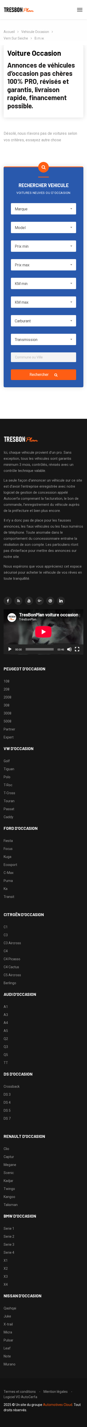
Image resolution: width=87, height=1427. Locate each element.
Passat (9, 809)
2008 (7, 697)
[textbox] (43, 209)
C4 (6, 951)
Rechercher (39, 374)
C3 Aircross (12, 943)
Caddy (8, 817)
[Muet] (69, 649)
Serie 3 (9, 1244)
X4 (6, 1284)
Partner (9, 729)
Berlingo (10, 983)
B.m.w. (39, 38)
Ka (5, 889)
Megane (10, 1165)
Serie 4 (9, 1252)
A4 (6, 1023)
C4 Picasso (12, 959)
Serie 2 (9, 1236)
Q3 (6, 1047)
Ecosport (10, 865)
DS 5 (7, 1110)
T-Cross (9, 793)
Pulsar (8, 1340)
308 (6, 705)
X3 (6, 1276)
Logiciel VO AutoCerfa (20, 1397)
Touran (9, 801)
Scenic (9, 1173)
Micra (8, 1332)
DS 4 (7, 1102)
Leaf (7, 1348)
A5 (6, 1031)
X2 (6, 1268)
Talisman (11, 1205)
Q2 (6, 1039)
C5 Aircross (12, 975)
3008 (7, 713)
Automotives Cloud (57, 1405)
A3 (6, 1015)
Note (7, 1356)
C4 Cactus (11, 967)
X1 (6, 1260)
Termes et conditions (20, 1392)
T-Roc (8, 785)
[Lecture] (9, 649)
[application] (43, 631)
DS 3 (7, 1094)
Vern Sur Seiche (16, 38)
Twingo (9, 1189)
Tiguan (9, 769)
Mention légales (56, 1392)
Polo (7, 777)
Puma (8, 881)
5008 (7, 721)
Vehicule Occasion (35, 32)
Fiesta (8, 841)
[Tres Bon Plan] (19, 9)
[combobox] (43, 208)
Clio (6, 1149)
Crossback (12, 1086)
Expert (9, 737)
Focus (8, 849)
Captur (9, 1157)
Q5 (6, 1055)
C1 (6, 927)
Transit (9, 897)
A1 (6, 1007)
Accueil (9, 32)
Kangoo (9, 1197)
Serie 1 (9, 1228)
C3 (6, 935)
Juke (7, 1316)
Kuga (7, 857)
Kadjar (8, 1181)
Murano (9, 1364)
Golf (7, 761)
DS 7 (7, 1118)
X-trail (8, 1324)
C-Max (9, 873)
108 (6, 681)
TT (6, 1063)
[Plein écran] (77, 649)
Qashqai (10, 1308)
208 (6, 689)
